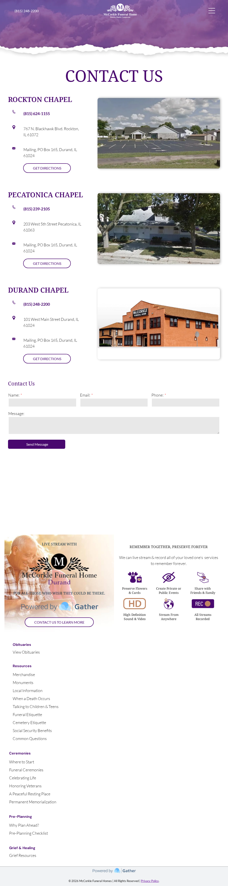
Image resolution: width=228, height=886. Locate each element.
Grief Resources (22, 855)
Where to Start (21, 761)
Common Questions (30, 738)
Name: (13, 395)
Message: (16, 413)
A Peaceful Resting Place (29, 793)
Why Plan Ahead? (24, 825)
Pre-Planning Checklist (28, 833)
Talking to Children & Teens (36, 706)
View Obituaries (26, 652)
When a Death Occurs (31, 698)
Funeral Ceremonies (26, 769)
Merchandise (24, 674)
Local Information (28, 690)
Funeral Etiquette (27, 714)
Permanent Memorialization (32, 801)
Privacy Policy (150, 881)
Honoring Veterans (25, 785)
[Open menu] (211, 10)
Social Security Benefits (32, 730)
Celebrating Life (22, 777)
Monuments (23, 682)
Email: (85, 395)
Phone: (157, 395)
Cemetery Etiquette (29, 722)
